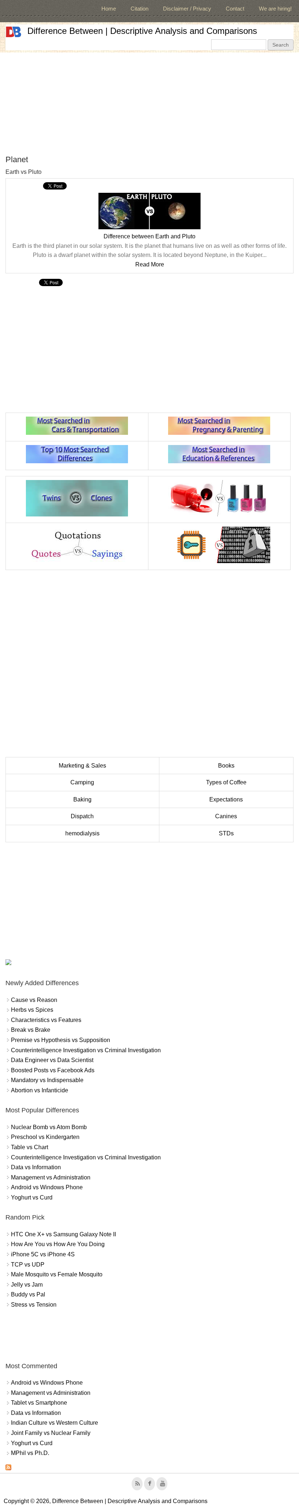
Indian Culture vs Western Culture (54, 1423)
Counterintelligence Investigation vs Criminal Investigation (86, 1050)
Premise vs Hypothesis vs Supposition (60, 1040)
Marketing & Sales (82, 765)
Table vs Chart (29, 1147)
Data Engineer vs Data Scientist (52, 1060)
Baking (82, 799)
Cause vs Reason (34, 1000)
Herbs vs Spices (32, 1010)
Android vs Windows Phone (47, 1187)
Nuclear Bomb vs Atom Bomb (49, 1127)
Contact (235, 8)
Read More (149, 264)
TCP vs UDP (27, 1264)
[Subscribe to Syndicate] (8, 1468)
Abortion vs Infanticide (39, 1090)
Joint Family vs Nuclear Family (50, 1433)
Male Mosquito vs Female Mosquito (56, 1274)
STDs (226, 833)
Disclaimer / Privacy (187, 8)
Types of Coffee (226, 782)
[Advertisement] (149, 103)
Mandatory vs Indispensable (47, 1080)
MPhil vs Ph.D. (30, 1453)
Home (108, 8)
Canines (226, 816)
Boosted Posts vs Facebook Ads (52, 1070)
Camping (82, 782)
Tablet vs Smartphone (39, 1403)
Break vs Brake (30, 1030)
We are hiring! (275, 8)
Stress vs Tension (34, 1305)
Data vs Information (36, 1167)
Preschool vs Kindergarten (45, 1137)
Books (226, 765)
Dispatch (82, 816)
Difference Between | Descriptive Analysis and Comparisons (142, 31)
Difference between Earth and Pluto (149, 236)
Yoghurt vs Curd (32, 1197)
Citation (139, 8)
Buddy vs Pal (28, 1294)
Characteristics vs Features (46, 1020)
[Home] (13, 31)
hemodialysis (82, 833)
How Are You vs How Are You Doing (58, 1244)
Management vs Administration (50, 1177)
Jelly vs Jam (27, 1284)
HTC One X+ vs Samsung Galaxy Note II (63, 1234)
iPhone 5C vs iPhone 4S (43, 1254)
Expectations (226, 799)
